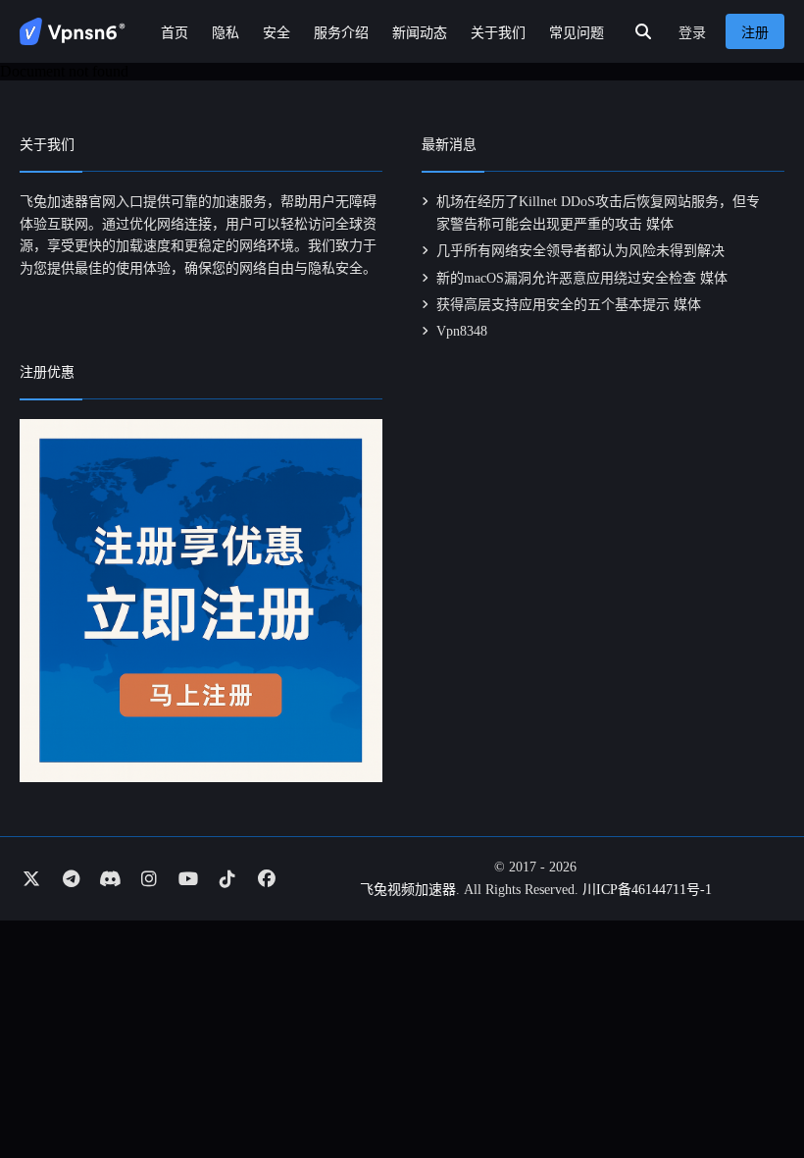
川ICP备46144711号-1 (647, 889)
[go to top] (751, 1087)
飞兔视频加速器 (408, 889)
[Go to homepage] (73, 31)
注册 (755, 33)
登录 (692, 33)
